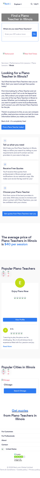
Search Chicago (20, 391)
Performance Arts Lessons (20, 63)
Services (4, 63)
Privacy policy (34, 470)
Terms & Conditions (7, 470)
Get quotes (20, 410)
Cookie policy (22, 470)
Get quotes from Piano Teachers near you (20, 214)
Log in (36, 4)
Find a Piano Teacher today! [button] (13, 127)
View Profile (20, 320)
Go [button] (34, 34)
